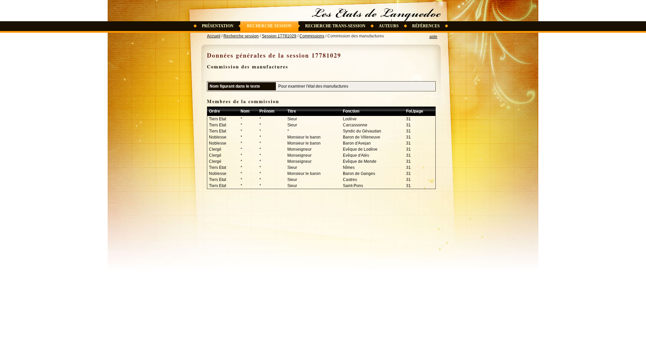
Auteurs (389, 26)
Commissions (311, 36)
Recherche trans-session (335, 26)
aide (433, 36)
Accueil (213, 36)
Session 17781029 (279, 36)
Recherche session (269, 26)
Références (426, 26)
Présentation (218, 26)
